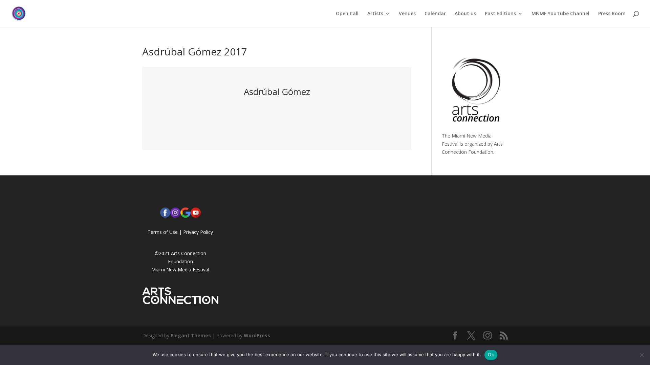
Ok (491, 354)
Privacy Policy (198, 232)
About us (465, 14)
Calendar (435, 14)
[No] (641, 354)
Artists (375, 14)
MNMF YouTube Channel (560, 14)
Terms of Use (163, 232)
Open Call (347, 14)
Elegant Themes (191, 335)
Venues (407, 14)
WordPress (257, 335)
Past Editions (500, 14)
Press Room (612, 14)
